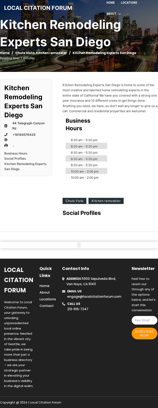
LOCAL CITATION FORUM (38, 8)
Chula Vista (25, 53)
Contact (47, 305)
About (45, 292)
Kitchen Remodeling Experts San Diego (25, 166)
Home (110, 2)
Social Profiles (15, 158)
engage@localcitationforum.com (94, 296)
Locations (129, 2)
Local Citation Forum (18, 280)
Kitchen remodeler (51, 53)
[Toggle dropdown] (119, 14)
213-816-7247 (77, 309)
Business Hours (15, 153)
